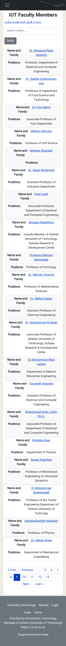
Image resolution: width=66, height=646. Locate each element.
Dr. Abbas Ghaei (41, 540)
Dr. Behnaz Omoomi (41, 275)
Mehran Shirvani (41, 131)
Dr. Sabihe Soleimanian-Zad (41, 81)
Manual (44, 605)
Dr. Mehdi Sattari (41, 299)
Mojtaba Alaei (41, 440)
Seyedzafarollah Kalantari (41, 521)
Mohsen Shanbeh (41, 151)
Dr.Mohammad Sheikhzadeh (41, 490)
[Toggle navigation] (7, 5)
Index (27, 612)
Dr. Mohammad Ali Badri (41, 323)
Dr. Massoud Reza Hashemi (41, 53)
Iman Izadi (41, 194)
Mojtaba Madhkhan (41, 222)
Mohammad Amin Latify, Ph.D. (41, 414)
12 (41, 577)
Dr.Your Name (41, 107)
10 (25, 577)
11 (33, 577)
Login (55, 605)
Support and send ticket (33, 635)
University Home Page (21, 605)
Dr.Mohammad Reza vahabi (41, 362)
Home (38, 612)
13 (49, 577)
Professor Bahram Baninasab (41, 257)
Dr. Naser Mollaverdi (41, 170)
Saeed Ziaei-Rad (41, 460)
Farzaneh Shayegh (41, 384)
